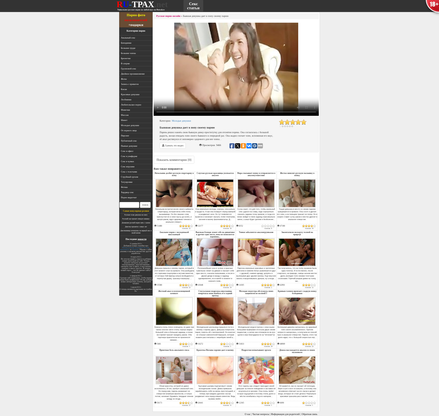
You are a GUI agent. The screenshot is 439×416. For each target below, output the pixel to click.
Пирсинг (125, 135)
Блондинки (126, 43)
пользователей (135, 20)
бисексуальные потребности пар (135, 247)
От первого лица (129, 130)
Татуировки (126, 182)
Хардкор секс (127, 192)
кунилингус (125, 249)
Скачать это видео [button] (173, 145)
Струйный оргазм (129, 177)
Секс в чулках (127, 161)
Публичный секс (129, 140)
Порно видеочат (129, 197)
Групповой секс (128, 68)
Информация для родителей (285, 414)
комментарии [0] (174, 159)
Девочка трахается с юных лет (136, 227)
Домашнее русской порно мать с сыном (136, 223)
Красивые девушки (130, 94)
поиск (145, 205)
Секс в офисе (127, 151)
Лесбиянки (126, 99)
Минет (124, 120)
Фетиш (124, 187)
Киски (124, 89)
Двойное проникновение (133, 73)
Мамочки (125, 110)
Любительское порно (131, 104)
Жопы (124, 79)
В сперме (125, 63)
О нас (248, 414)
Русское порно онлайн (168, 16)
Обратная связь (309, 414)
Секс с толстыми (129, 171)
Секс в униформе (129, 156)
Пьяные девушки (129, 146)
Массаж (125, 115)
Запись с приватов (130, 84)
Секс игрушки (127, 166)
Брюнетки (125, 58)
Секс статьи (193, 6)
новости (142, 239)
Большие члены (128, 53)
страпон (135, 249)
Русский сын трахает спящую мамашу (136, 219)
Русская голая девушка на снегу (135, 215)
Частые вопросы (260, 414)
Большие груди (128, 48)
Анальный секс (128, 37)
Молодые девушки (130, 125)
